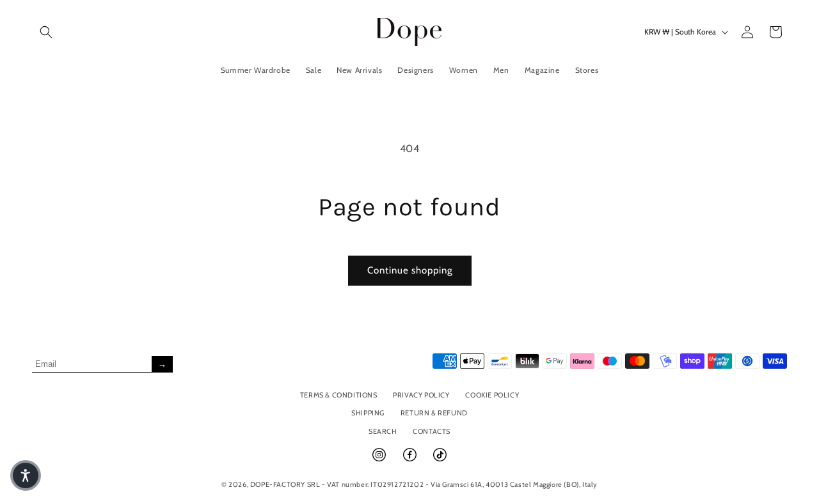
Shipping (368, 412)
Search (383, 431)
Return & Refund (434, 412)
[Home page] (410, 31)
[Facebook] (410, 460)
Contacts (431, 431)
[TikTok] (439, 460)
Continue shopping (409, 270)
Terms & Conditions (339, 394)
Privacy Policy (421, 394)
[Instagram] (380, 460)
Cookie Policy (492, 394)
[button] (46, 32)
